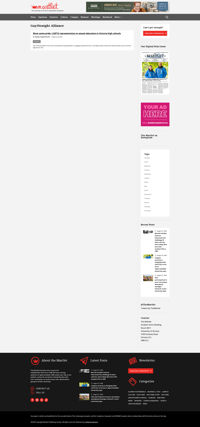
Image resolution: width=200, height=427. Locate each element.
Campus (74, 17)
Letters (146, 178)
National (147, 166)
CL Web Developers (91, 422)
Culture (64, 17)
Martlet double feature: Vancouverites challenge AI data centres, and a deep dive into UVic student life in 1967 (161, 242)
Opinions (42, 17)
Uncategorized (134, 404)
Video (145, 404)
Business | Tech (154, 392)
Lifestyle (147, 207)
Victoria (147, 170)
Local (146, 162)
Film (145, 186)
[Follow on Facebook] (32, 400)
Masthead (107, 17)
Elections (141, 395)
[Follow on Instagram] (37, 400)
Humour (85, 17)
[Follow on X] (42, 400)
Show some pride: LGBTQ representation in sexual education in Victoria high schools (77, 33)
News (33, 17)
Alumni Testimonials (137, 392)
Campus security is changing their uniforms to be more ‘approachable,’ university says (161, 264)
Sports (146, 202)
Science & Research (151, 401)
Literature (147, 194)
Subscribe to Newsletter (154, 33)
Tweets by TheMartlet (150, 308)
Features (54, 17)
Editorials (147, 174)
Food (146, 190)
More (117, 17)
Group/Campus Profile (137, 398)
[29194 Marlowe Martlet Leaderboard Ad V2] (127, 11)
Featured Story (153, 395)
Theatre (147, 198)
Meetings (95, 17)
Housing (147, 211)
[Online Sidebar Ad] (155, 125)
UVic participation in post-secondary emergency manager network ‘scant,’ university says (161, 284)
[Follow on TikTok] (46, 400)
